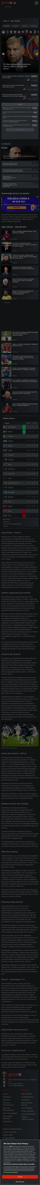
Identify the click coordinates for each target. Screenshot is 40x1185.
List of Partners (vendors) (11, 1172)
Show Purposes (20, 1181)
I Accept (20, 1176)
